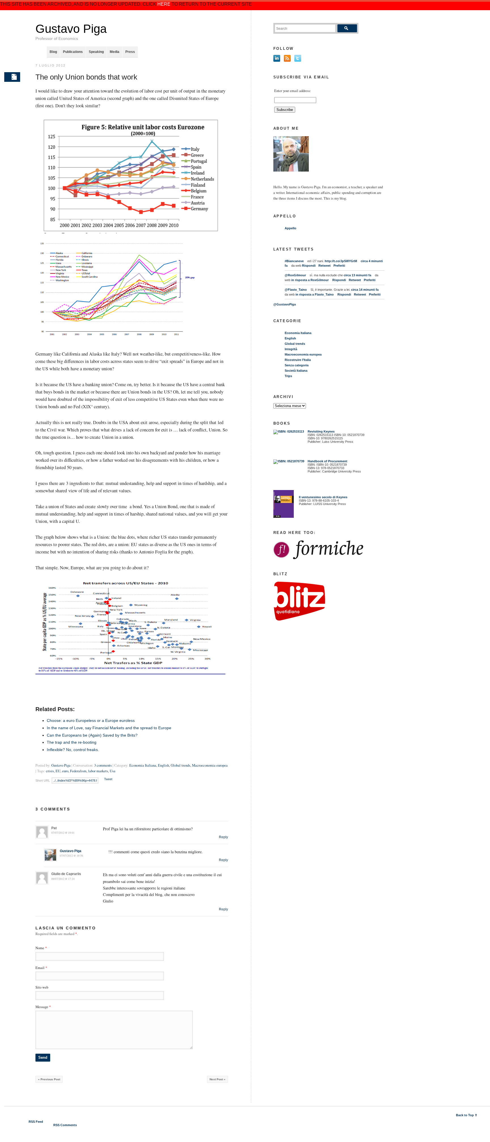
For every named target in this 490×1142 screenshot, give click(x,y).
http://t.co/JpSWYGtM (341, 261)
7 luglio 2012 (50, 65)
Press (130, 52)
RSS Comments (65, 1125)
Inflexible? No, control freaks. (73, 749)
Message (43, 1006)
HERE (163, 4)
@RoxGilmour (295, 275)
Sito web (41, 987)
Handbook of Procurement (327, 461)
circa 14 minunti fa (365, 289)
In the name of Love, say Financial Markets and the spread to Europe (109, 728)
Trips (288, 376)
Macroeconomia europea (210, 765)
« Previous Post (49, 1079)
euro (65, 771)
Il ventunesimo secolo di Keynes (321, 497)
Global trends (180, 765)
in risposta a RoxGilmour (310, 280)
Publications (73, 52)
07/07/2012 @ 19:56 (71, 855)
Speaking (96, 52)
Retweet (324, 265)
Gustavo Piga (71, 28)
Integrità (291, 349)
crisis (50, 771)
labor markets (98, 771)
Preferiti (339, 265)
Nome (39, 948)
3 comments (103, 765)
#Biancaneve (294, 261)
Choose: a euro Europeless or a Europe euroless (91, 720)
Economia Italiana (142, 765)
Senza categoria (297, 365)
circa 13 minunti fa (357, 275)
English (163, 765)
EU (58, 771)
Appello (290, 228)
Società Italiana (296, 370)
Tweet (108, 779)
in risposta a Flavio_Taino (314, 294)
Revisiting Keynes (321, 431)
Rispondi (309, 265)
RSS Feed (36, 1121)
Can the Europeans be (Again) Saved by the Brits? (92, 735)
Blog (53, 52)
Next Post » (217, 1079)
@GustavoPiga (284, 304)
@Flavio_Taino (296, 289)
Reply (223, 837)
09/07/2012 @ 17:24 (63, 879)
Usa (112, 771)
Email (40, 967)
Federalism (78, 771)
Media (114, 52)
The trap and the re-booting (71, 742)
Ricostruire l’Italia (298, 360)
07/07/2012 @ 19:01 (63, 833)
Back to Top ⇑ (466, 1115)
